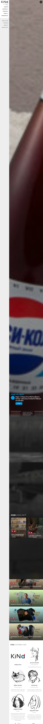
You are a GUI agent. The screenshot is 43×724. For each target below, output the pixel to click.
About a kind (5, 20)
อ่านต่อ (17, 403)
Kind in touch (5, 27)
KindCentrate (5, 15)
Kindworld (5, 11)
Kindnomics (5, 9)
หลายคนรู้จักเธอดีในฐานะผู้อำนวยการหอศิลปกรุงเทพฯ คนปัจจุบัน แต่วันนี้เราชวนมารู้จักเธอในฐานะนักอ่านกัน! (15, 414)
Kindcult (6, 13)
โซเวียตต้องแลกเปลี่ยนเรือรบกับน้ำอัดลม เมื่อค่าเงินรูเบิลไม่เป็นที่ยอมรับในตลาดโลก (28, 413)
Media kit (6, 25)
